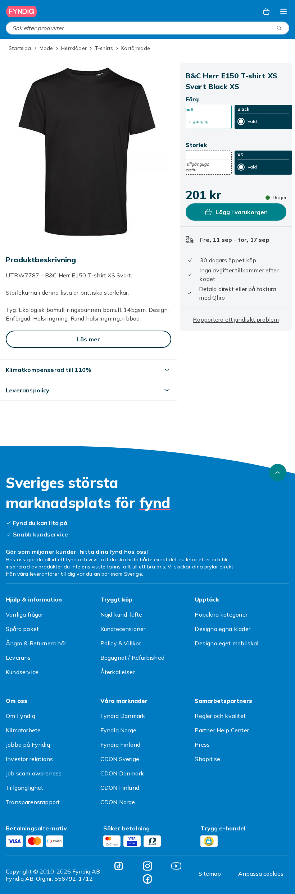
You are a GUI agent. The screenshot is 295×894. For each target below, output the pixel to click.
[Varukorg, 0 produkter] (266, 11)
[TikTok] (118, 866)
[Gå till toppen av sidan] (277, 472)
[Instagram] (147, 866)
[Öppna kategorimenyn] (283, 11)
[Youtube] (176, 866)
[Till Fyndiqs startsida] (21, 11)
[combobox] (147, 28)
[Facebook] (147, 878)
